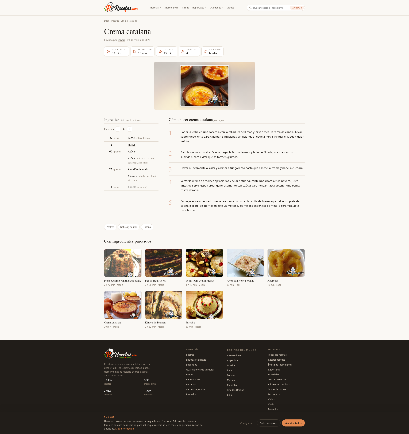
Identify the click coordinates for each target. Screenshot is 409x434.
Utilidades (215, 7)
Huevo (131, 145)
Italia (229, 370)
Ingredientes (171, 7)
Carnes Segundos (195, 389)
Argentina (232, 360)
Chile (229, 394)
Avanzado (297, 8)
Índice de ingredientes (280, 364)
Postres (115, 20)
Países (185, 7)
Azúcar (132, 151)
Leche (131, 138)
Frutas (189, 374)
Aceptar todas (293, 423)
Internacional (234, 355)
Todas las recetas (277, 354)
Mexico (231, 380)
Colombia (232, 384)
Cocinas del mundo (242, 349)
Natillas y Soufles (128, 227)
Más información (124, 428)
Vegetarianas (193, 379)
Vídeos (230, 7)
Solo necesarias (268, 423)
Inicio (106, 20)
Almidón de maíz (138, 169)
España (147, 227)
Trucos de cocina (277, 379)
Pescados (191, 394)
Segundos (191, 364)
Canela (132, 187)
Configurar (246, 423)
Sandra (121, 39)
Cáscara (132, 176)
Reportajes (198, 7)
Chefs (271, 404)
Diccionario (274, 394)
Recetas (154, 7)
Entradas (191, 384)
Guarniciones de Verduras (200, 369)
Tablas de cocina (277, 389)
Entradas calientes (196, 359)
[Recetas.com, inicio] (121, 7)
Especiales (273, 374)
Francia (231, 375)
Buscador (273, 409)
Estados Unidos (235, 389)
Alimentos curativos (279, 384)
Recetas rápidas (276, 359)
